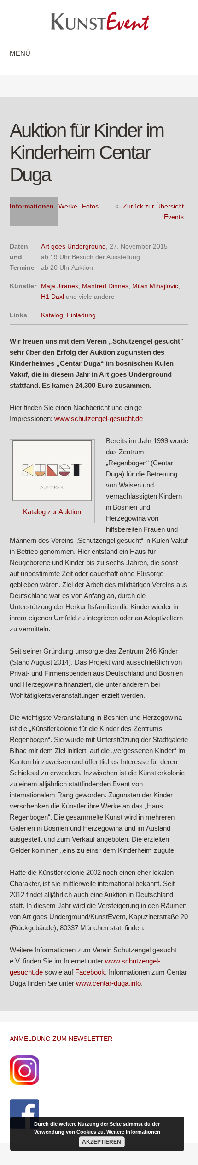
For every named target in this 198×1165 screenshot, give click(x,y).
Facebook (90, 972)
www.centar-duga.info (108, 983)
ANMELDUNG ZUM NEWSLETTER (61, 1038)
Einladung (81, 315)
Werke (67, 206)
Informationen (32, 206)
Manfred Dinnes (105, 286)
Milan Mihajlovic (155, 286)
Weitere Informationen (133, 1132)
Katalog (52, 315)
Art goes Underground (73, 246)
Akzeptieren (101, 1142)
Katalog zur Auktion (52, 512)
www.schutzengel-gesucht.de (98, 418)
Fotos (90, 206)
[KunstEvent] (99, 21)
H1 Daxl (52, 296)
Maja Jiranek (59, 286)
